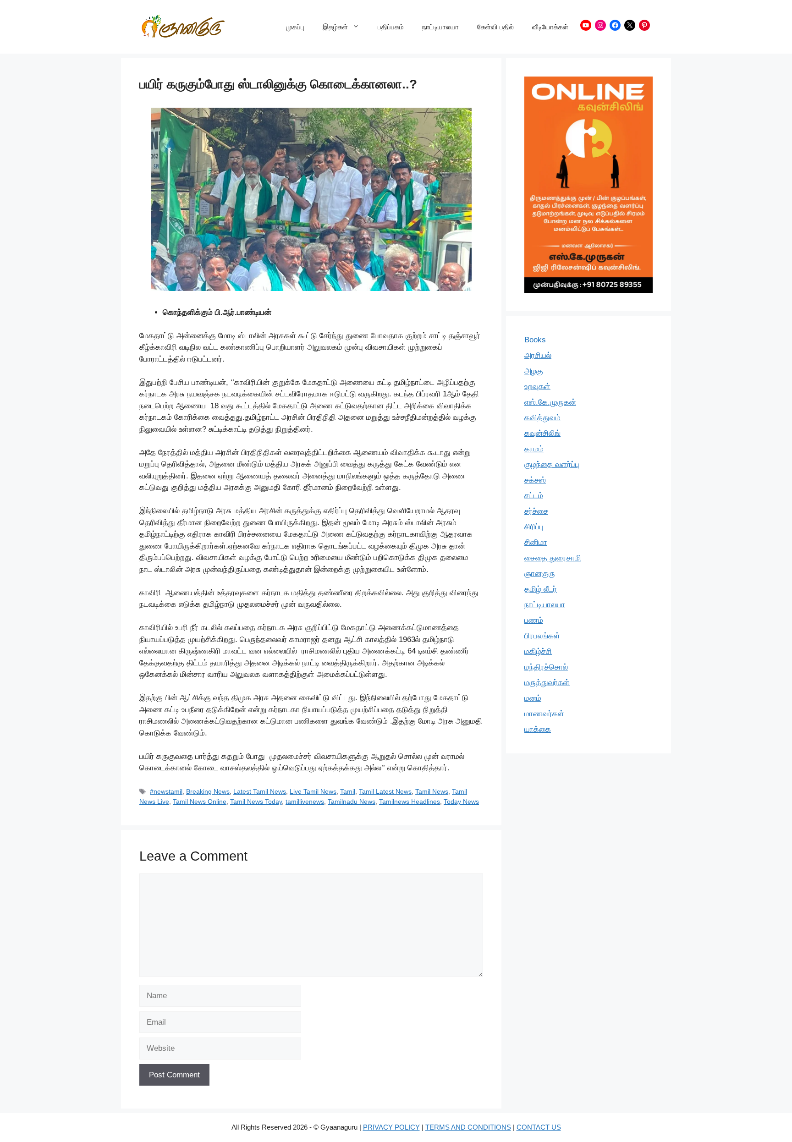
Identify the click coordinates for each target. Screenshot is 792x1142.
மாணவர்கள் (544, 713)
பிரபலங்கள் (542, 635)
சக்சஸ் (535, 480)
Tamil (347, 791)
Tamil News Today (256, 801)
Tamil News (431, 791)
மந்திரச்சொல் (546, 667)
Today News (461, 801)
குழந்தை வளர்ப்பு (551, 464)
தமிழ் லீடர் (540, 589)
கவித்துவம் (542, 417)
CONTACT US (539, 1127)
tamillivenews (305, 801)
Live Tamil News (313, 791)
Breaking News (208, 791)
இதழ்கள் (335, 27)
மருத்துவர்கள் (547, 682)
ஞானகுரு (539, 573)
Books (535, 339)
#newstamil (166, 791)
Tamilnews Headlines (409, 801)
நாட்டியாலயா (440, 27)
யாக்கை (537, 729)
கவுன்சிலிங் (542, 433)
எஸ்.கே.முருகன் (550, 402)
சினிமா (535, 542)
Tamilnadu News (351, 801)
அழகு (533, 371)
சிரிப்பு (534, 526)
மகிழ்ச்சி (538, 651)
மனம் (532, 698)
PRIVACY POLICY (391, 1127)
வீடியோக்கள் (550, 27)
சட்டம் (533, 495)
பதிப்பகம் (391, 27)
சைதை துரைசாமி (552, 558)
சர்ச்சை (536, 511)
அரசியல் (537, 355)
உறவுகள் (537, 386)
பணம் (533, 620)
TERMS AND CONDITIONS (468, 1127)
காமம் (534, 449)
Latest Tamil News (259, 791)
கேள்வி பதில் (495, 27)
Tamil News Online (199, 801)
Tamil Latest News (385, 791)
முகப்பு (295, 27)
